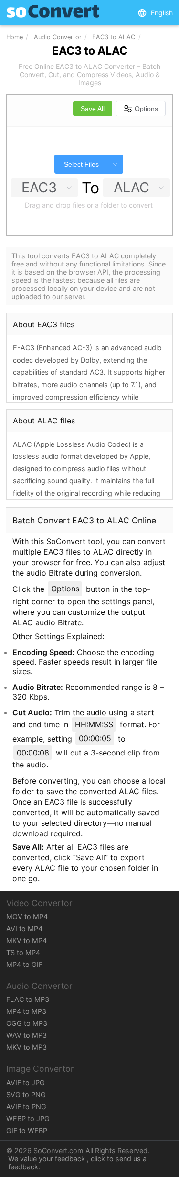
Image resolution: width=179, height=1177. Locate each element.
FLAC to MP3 (27, 999)
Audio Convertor (58, 37)
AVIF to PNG (26, 1106)
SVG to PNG (26, 1094)
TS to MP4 (23, 952)
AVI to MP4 (24, 928)
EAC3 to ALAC (113, 37)
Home (14, 37)
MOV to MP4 (27, 916)
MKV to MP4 (26, 940)
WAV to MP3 (26, 1035)
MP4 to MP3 (26, 1011)
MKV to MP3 (26, 1047)
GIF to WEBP (26, 1130)
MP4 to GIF (24, 964)
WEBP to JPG (28, 1118)
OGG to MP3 (26, 1023)
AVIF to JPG (25, 1082)
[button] (155, 13)
